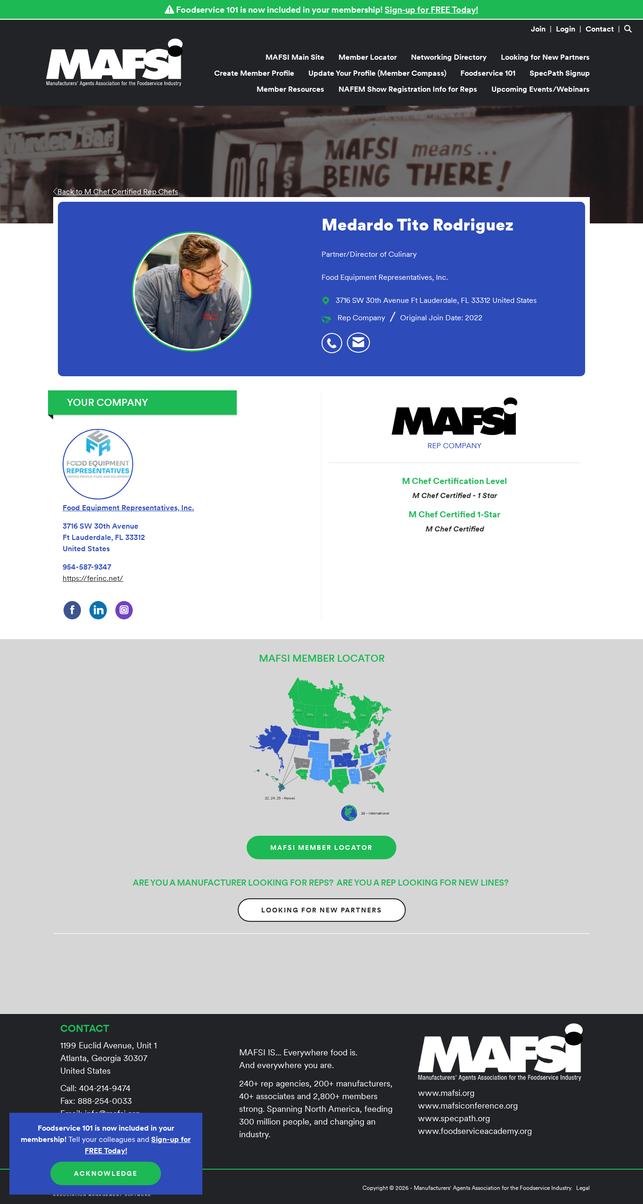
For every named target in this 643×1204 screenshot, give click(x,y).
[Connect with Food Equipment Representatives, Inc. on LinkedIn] (98, 610)
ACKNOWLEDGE (105, 1173)
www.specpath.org (454, 1118)
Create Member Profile (254, 73)
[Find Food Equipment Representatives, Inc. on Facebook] (72, 610)
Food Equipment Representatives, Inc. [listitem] (128, 507)
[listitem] (542, 28)
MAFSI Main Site (294, 57)
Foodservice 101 (487, 73)
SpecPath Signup (560, 73)
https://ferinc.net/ (93, 578)
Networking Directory (449, 57)
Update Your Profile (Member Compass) (377, 73)
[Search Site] (630, 28)
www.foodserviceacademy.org (475, 1130)
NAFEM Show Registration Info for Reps (407, 89)
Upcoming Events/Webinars (540, 89)
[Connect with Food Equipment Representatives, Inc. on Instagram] (124, 610)
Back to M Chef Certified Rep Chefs (117, 191)
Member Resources (290, 89)
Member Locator (367, 57)
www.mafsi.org (446, 1092)
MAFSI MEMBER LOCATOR (321, 847)
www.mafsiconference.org (468, 1105)
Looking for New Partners (545, 57)
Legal (583, 1187)
